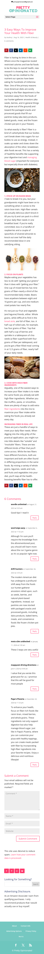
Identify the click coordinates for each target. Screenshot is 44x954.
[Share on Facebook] (11, 50)
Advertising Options (14, 931)
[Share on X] (16, 50)
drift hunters (17, 569)
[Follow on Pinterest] (12, 871)
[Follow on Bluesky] (22, 871)
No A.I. (21, 936)
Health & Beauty (31, 37)
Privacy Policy (31, 931)
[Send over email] (30, 50)
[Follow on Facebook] (6, 871)
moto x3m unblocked (20, 641)
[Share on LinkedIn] (21, 50)
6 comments (9, 41)
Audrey (9, 37)
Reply (34, 518)
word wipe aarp (18, 528)
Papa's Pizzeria (17, 699)
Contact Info (25, 926)
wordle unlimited (19, 504)
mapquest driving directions (23, 665)
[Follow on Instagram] (17, 871)
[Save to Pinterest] (6, 50)
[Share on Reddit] (25, 50)
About (14, 926)
